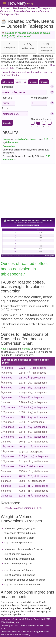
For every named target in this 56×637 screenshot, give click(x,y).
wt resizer (44, 82)
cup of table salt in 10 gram (18, 570)
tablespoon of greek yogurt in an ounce (25, 580)
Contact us (17, 619)
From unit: (7, 97)
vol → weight (7, 82)
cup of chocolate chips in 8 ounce (22, 584)
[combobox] (24, 92)
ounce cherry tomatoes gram (19, 559)
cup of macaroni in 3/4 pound (19, 575)
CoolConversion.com (30, 625)
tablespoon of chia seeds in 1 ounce (23, 549)
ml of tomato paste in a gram (19, 538)
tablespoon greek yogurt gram (20, 528)
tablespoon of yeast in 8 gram (20, 533)
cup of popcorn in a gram (17, 554)
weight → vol (21, 82)
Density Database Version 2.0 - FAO (23, 508)
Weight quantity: (39, 97)
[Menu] (4, 3)
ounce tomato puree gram (18, 563)
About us (5, 619)
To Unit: (6, 108)
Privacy (28, 619)
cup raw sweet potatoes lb (18, 542)
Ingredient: (7, 87)
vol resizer (33, 82)
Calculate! (7, 123)
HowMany (20, 3)
